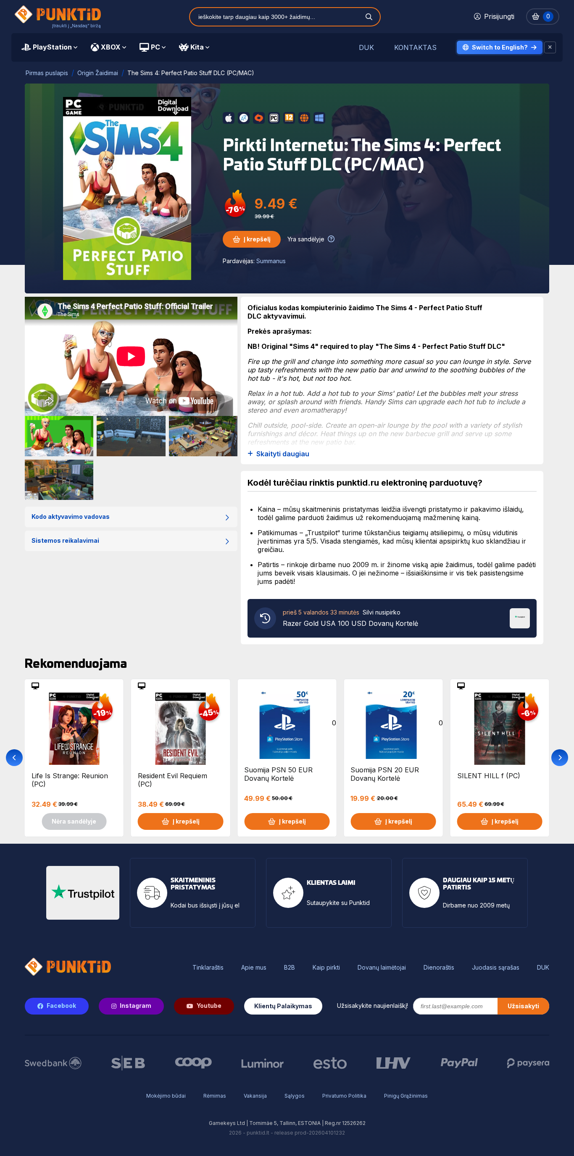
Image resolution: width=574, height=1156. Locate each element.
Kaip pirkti (326, 967)
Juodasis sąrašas (495, 967)
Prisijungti (499, 16)
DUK (366, 48)
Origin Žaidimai (97, 72)
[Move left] (14, 757)
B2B (289, 967)
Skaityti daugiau (282, 454)
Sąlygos (294, 1096)
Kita (197, 47)
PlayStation (52, 47)
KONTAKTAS (415, 48)
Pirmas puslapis (47, 72)
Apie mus (253, 967)
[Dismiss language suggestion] (550, 47)
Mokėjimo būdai (166, 1096)
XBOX (111, 47)
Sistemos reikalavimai (65, 540)
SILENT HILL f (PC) (488, 776)
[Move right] (559, 757)
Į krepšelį (257, 239)
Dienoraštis (439, 967)
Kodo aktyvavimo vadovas (71, 516)
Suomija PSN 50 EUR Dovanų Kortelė (278, 774)
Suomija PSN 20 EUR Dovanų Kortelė (384, 774)
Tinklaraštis (208, 967)
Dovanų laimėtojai (382, 967)
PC (155, 47)
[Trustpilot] (520, 617)
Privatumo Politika (344, 1096)
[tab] (49, 47)
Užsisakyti (523, 1006)
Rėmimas (214, 1096)
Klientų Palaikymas (283, 1006)
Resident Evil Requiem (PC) (172, 780)
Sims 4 (304, 346)
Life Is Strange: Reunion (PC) (70, 780)
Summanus (271, 260)
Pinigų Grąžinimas (406, 1096)
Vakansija (255, 1096)
